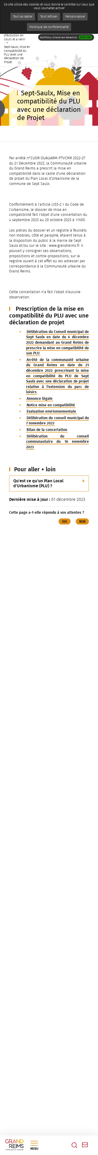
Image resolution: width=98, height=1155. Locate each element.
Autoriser (85, 37)
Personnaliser (75, 16)
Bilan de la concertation (47, 430)
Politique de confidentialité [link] (49, 27)
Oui (64, 521)
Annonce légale (40, 398)
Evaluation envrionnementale (51, 411)
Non (82, 521)
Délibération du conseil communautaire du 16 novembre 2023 (57, 441)
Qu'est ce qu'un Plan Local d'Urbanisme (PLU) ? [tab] (38, 483)
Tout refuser (48, 16)
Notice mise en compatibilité (51, 405)
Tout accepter (22, 16)
